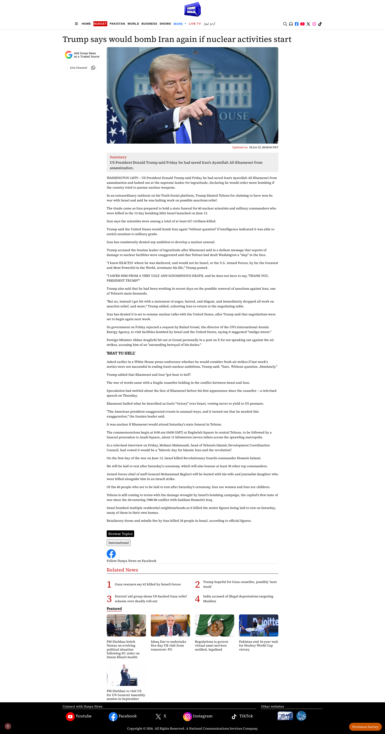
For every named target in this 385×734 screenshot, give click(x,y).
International (118, 542)
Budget (100, 23)
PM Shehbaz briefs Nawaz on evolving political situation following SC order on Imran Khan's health (123, 649)
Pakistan (117, 23)
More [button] (179, 23)
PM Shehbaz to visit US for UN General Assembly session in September (126, 695)
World (133, 23)
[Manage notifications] (8, 726)
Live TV (195, 23)
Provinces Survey (365, 727)
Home (86, 23)
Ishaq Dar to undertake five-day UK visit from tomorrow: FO (168, 645)
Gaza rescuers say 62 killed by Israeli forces (148, 584)
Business (149, 23)
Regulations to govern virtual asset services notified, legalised (211, 645)
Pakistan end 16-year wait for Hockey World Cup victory (258, 645)
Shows (165, 23)
